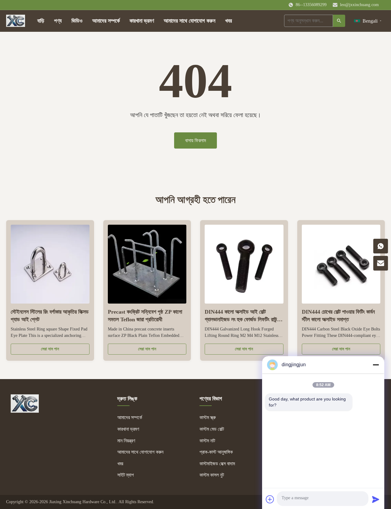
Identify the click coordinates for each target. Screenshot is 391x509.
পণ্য (58, 21)
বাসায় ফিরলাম (195, 140)
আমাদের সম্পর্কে (106, 21)
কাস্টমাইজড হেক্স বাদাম (217, 463)
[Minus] (375, 364)
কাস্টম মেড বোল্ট (211, 429)
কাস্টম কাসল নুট (211, 475)
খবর (228, 21)
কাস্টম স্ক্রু (207, 417)
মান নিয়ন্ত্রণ (126, 440)
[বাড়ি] (15, 21)
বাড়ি (40, 21)
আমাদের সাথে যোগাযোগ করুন (189, 21)
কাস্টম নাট (207, 440)
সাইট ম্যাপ (125, 475)
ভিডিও (76, 21)
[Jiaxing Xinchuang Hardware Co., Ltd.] (25, 411)
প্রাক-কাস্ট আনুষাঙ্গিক (216, 452)
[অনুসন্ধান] (339, 21)
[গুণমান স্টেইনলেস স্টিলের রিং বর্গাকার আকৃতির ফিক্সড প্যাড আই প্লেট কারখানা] (50, 264)
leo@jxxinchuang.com (359, 4)
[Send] (376, 499)
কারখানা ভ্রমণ (142, 21)
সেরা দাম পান (50, 348)
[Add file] (270, 499)
